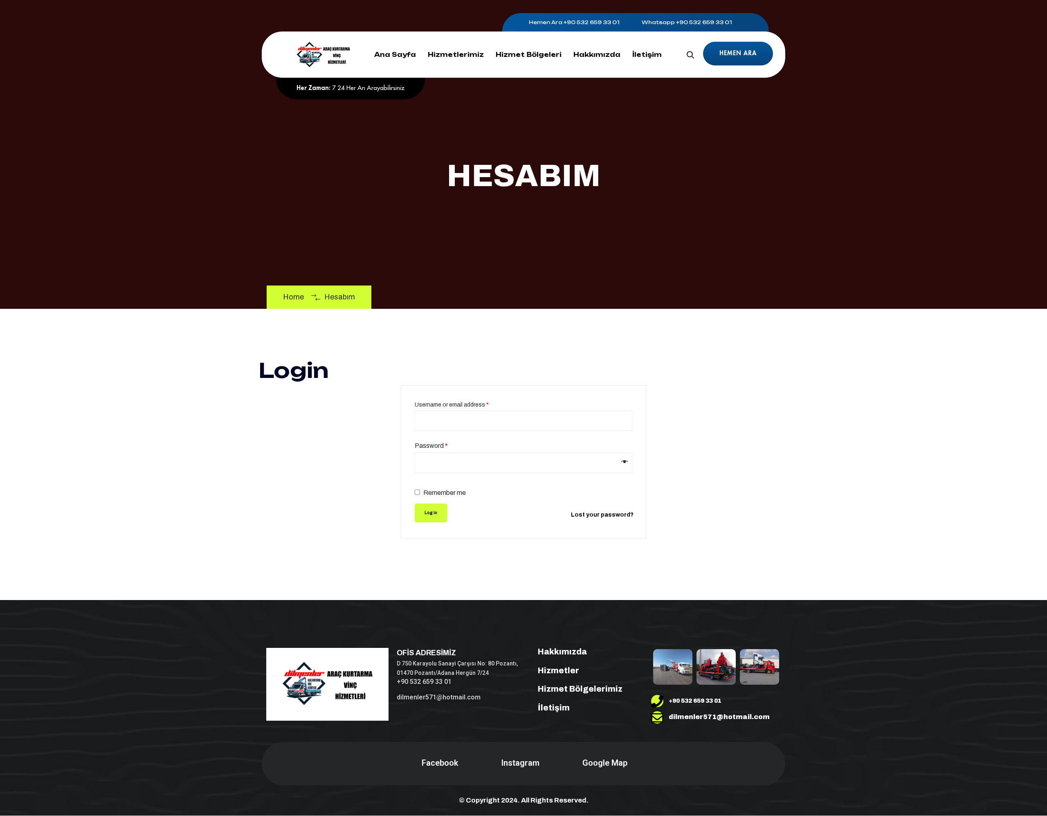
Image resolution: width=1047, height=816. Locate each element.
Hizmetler (558, 670)
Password (431, 445)
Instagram (520, 763)
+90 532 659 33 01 (592, 22)
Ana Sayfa (395, 54)
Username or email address (452, 405)
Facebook (440, 763)
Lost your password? (602, 515)
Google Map (604, 763)
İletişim (647, 54)
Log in (431, 512)
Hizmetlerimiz (456, 54)
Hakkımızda (596, 54)
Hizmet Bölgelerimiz (580, 688)
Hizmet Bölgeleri (529, 54)
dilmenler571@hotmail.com (439, 697)
